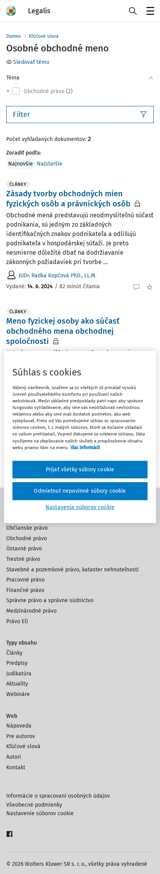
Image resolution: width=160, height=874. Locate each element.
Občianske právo (27, 528)
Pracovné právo (25, 579)
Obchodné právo (26, 538)
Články (14, 653)
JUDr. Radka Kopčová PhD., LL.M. (57, 275)
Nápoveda (18, 725)
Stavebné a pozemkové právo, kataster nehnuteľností (72, 569)
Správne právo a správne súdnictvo (50, 600)
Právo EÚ (17, 621)
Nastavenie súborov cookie (40, 813)
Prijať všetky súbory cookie (80, 469)
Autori (13, 757)
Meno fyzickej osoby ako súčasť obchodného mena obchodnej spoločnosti (63, 331)
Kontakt (15, 767)
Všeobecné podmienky (34, 805)
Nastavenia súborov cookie (80, 507)
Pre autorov (20, 736)
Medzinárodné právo (31, 611)
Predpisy (17, 663)
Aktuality (17, 683)
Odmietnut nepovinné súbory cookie (80, 491)
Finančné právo (25, 590)
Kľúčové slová (44, 36)
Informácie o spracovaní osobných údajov (58, 796)
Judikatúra (18, 673)
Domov (13, 36)
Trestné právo (23, 559)
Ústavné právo (24, 548)
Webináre (18, 694)
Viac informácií (85, 447)
